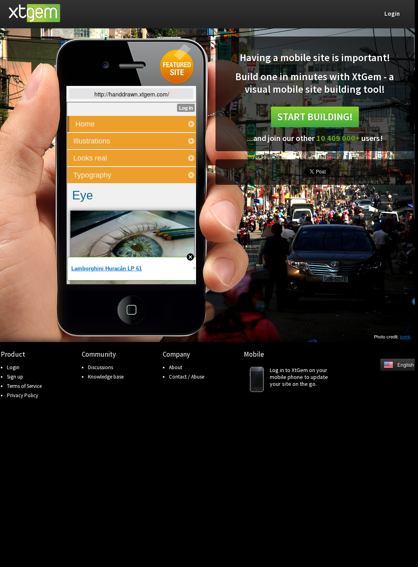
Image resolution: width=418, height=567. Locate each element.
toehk (405, 336)
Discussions (100, 367)
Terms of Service (24, 386)
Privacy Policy (22, 395)
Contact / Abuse (186, 376)
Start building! (315, 116)
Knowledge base (106, 376)
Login (13, 367)
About (175, 367)
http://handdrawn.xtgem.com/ (131, 94)
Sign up (15, 376)
